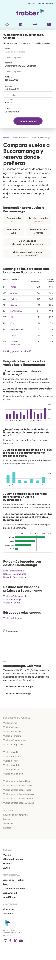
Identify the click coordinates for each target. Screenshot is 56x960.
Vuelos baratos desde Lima (16, 781)
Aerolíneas (8, 810)
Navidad (7, 827)
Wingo (13, 287)
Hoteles (7, 863)
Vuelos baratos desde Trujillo (17, 790)
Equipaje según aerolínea (15, 814)
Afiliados (8, 913)
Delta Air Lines (16, 329)
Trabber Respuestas (14, 888)
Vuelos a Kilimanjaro (13, 599)
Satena (13, 305)
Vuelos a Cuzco (11, 727)
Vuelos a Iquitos (11, 769)
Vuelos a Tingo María (13, 744)
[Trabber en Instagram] (5, 942)
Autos (6, 867)
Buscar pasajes (28, 121)
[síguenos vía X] (15, 942)
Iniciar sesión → (45, 3)
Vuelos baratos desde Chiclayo (18, 794)
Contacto (8, 909)
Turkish (13, 335)
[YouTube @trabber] (20, 942)
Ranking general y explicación (17, 351)
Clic (12, 317)
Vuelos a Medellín (11, 765)
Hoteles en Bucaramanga (19, 686)
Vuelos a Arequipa (12, 756)
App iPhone (9, 897)
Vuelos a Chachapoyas (14, 740)
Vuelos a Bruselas (12, 731)
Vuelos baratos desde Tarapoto (18, 798)
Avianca (38, 221)
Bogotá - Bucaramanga (14, 574)
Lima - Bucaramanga (13, 570)
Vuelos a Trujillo (11, 760)
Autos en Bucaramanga (18, 693)
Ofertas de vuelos (13, 859)
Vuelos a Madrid (11, 752)
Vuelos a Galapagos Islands (16, 596)
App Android (10, 893)
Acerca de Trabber (13, 880)
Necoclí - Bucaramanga (15, 577)
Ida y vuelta (12, 43)
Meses (6, 819)
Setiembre (8, 823)
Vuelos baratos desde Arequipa (18, 803)
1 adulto (9, 102)
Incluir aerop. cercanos (16, 58)
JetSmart (14, 299)
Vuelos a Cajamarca (13, 773)
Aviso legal (7, 935)
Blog (5, 884)
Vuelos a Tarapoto (12, 736)
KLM (12, 323)
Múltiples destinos (43, 43)
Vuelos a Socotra (11, 602)
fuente (6, 661)
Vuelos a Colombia (12, 618)
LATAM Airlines (17, 311)
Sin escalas (11, 95)
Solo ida (26, 43)
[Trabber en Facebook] (10, 942)
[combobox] (28, 50)
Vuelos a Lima (10, 723)
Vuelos (7, 854)
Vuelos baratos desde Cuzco (17, 785)
